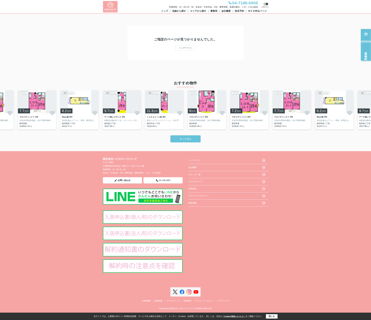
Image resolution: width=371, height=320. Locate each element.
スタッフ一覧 (194, 174)
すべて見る (185, 139)
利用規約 (192, 189)
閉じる (272, 316)
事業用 (213, 11)
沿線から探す (179, 11)
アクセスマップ (195, 181)
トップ (164, 11)
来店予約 (239, 11)
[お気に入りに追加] (10, 113)
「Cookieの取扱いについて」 (233, 316)
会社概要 (226, 11)
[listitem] (122, 109)
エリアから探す (198, 11)
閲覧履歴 (147, 301)
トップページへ (185, 48)
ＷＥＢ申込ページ (257, 11)
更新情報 (192, 203)
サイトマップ (224, 301)
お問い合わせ (124, 180)
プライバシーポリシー (198, 196)
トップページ (194, 160)
